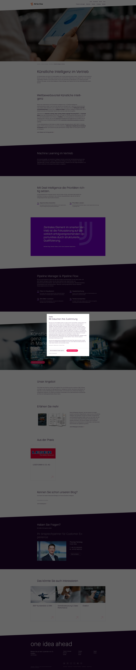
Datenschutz (56, 345)
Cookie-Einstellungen (53, 353)
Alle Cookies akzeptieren (72, 350)
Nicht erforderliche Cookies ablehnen (57, 350)
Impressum (51, 345)
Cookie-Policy (61, 345)
